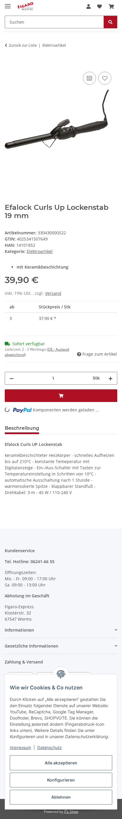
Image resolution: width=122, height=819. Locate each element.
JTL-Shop (71, 811)
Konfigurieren (61, 779)
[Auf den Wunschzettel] (104, 78)
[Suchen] (110, 22)
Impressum (20, 747)
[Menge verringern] (11, 378)
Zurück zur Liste (23, 45)
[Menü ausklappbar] (8, 3)
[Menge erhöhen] (110, 378)
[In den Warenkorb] (9, 64)
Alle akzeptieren (61, 762)
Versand (53, 293)
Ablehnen (61, 797)
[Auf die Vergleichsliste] (89, 78)
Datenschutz (49, 747)
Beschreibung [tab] (22, 428)
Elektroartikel (40, 251)
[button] (88, 6)
